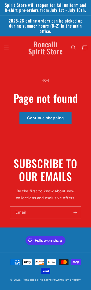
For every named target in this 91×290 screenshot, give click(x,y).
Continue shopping (45, 118)
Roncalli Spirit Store (37, 279)
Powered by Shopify (66, 279)
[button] (6, 47)
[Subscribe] (75, 212)
